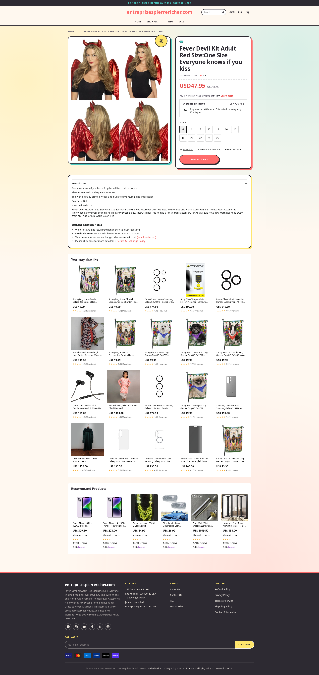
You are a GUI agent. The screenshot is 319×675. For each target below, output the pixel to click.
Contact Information (226, 612)
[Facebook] (68, 626)
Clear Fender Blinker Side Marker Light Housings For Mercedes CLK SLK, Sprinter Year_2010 (174, 525)
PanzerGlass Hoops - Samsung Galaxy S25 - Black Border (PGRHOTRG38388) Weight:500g (159, 407)
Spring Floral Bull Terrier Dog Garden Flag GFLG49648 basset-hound (231, 354)
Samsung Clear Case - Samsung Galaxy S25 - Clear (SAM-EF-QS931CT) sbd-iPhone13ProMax (123, 460)
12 (217, 129)
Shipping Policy (223, 606)
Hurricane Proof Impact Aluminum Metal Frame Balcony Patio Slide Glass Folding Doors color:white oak (234, 525)
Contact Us (176, 595)
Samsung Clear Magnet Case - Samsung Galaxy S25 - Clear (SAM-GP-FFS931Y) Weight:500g (159, 460)
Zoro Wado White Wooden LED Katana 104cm (202, 525)
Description (79, 183)
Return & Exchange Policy (131, 241)
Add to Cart (199, 159)
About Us (175, 589)
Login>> (82, 547)
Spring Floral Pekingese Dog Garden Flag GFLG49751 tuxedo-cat (193, 407)
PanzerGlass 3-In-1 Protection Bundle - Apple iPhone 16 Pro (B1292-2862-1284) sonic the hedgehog (230, 301)
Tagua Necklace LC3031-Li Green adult (144, 524)
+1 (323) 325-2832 (135, 598)
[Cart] (247, 12)
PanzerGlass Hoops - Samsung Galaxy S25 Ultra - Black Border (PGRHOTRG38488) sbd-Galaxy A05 (159, 301)
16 (235, 129)
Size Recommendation (209, 149)
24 (209, 137)
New (170, 21)
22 (200, 137)
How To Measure (233, 149)
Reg (240, 12)
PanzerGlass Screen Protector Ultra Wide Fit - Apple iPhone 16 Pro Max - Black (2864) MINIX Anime (195, 460)
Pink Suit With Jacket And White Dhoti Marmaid (123, 407)
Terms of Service (224, 600)
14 (226, 129)
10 (209, 129)
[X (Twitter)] (100, 626)
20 (191, 137)
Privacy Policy (222, 595)
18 (183, 137)
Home (138, 21)
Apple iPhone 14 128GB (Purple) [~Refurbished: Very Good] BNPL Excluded (114, 525)
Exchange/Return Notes (87, 224)
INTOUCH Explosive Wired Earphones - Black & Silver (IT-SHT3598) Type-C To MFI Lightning (87, 407)
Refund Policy (222, 589)
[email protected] (146, 237)
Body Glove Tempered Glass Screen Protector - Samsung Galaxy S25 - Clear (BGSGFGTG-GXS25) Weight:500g (195, 301)
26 (217, 137)
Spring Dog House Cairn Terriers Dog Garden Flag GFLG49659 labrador (120, 354)
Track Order (176, 606)
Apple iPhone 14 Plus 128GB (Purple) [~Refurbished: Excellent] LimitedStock (84, 525)
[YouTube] (84, 626)
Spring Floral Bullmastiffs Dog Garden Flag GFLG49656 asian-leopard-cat (230, 460)
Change (239, 103)
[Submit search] (223, 12)
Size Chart (188, 149)
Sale (181, 21)
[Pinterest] (108, 626)
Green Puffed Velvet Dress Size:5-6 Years (85, 460)
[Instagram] (76, 626)
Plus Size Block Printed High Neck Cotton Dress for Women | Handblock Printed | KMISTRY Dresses (88, 354)
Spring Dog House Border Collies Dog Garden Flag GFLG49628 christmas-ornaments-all (85, 301)
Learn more (227, 95)
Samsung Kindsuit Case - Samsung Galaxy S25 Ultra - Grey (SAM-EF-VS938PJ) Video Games (230, 407)
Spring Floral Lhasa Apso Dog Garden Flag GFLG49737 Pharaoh (194, 354)
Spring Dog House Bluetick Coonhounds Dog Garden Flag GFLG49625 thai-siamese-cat (122, 301)
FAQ (172, 600)
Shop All (152, 21)
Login (232, 12)
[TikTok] (92, 626)
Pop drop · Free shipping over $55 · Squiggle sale (159, 3)
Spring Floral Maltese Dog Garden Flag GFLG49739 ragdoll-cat (156, 354)
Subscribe (244, 644)
